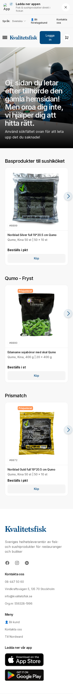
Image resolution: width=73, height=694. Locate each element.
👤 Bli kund (12, 622)
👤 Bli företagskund (39, 21)
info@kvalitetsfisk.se (18, 596)
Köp (36, 258)
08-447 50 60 (14, 581)
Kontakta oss (62, 21)
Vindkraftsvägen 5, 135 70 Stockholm (30, 589)
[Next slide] (68, 196)
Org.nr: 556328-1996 (18, 603)
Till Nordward (14, 636)
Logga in (50, 37)
